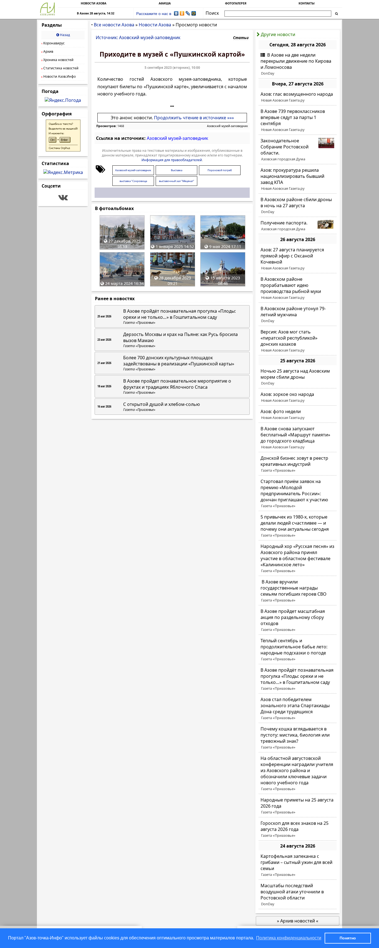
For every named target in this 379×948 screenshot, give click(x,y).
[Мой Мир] (194, 13)
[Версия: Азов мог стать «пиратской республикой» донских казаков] (298, 341)
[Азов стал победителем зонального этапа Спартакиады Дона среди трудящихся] (298, 708)
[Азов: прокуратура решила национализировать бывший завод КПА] (298, 179)
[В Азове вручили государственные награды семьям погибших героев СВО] (298, 591)
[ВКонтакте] (176, 13)
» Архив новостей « (297, 921)
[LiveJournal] (188, 13)
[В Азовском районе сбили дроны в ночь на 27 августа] (298, 205)
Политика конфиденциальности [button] (288, 938)
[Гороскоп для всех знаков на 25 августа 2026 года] (298, 829)
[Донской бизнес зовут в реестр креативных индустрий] (298, 464)
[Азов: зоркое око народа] (298, 397)
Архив (47, 51)
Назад (64, 34)
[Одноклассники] (182, 13)
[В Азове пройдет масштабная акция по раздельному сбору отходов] (298, 620)
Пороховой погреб (220, 170)
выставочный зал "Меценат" (176, 181)
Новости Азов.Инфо (58, 76)
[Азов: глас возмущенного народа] (298, 97)
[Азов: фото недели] (298, 414)
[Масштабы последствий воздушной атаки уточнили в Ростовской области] (298, 895)
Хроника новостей (57, 59)
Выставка (176, 170)
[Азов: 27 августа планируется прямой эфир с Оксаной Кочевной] (298, 259)
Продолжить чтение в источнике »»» (194, 118)
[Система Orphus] (63, 150)
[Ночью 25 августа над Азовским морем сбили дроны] (298, 377)
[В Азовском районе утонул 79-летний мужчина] (298, 315)
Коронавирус (53, 43)
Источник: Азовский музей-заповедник (138, 37)
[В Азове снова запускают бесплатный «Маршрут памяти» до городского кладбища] (298, 438)
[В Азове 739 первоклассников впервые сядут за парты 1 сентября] (298, 120)
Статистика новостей (60, 68)
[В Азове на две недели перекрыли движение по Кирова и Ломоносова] (298, 64)
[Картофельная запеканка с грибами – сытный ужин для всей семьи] (298, 865)
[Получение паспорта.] (298, 226)
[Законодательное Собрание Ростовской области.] (298, 150)
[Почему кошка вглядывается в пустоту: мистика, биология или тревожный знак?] (298, 738)
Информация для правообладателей (172, 160)
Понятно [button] (348, 938)
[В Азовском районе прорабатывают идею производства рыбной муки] (298, 288)
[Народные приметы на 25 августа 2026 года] (298, 806)
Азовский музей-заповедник (227, 126)
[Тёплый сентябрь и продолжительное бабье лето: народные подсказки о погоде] (298, 650)
